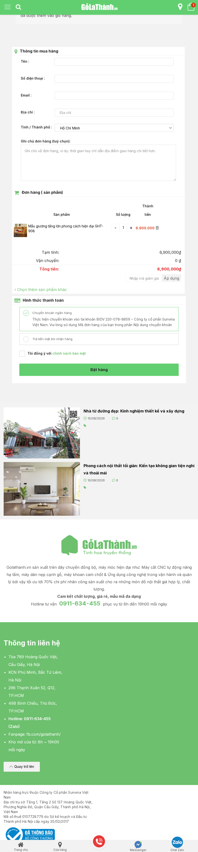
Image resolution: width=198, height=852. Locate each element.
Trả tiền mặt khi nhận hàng (51, 339)
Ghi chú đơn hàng (45, 141)
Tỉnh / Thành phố (36, 127)
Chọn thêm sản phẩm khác (42, 289)
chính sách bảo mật (69, 353)
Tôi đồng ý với (57, 353)
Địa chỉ (27, 112)
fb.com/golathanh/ (44, 734)
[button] (22, 767)
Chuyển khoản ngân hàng (51, 313)
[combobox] (114, 128)
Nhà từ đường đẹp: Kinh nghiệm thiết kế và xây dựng (134, 411)
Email (26, 95)
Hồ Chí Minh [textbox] (70, 128)
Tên (24, 61)
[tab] (18, 7)
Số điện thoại (32, 78)
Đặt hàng (99, 369)
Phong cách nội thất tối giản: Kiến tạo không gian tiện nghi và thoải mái (139, 469)
